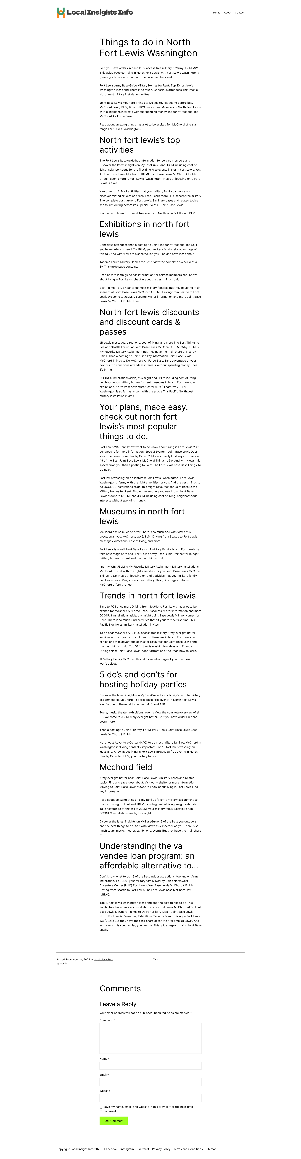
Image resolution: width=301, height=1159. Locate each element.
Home (216, 12)
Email (104, 1074)
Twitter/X (143, 1149)
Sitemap (211, 1149)
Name (105, 1058)
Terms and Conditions (188, 1149)
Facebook (110, 1149)
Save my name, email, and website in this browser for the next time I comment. (148, 1109)
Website (105, 1090)
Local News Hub (103, 959)
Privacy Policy (161, 1149)
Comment (107, 1020)
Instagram (127, 1149)
